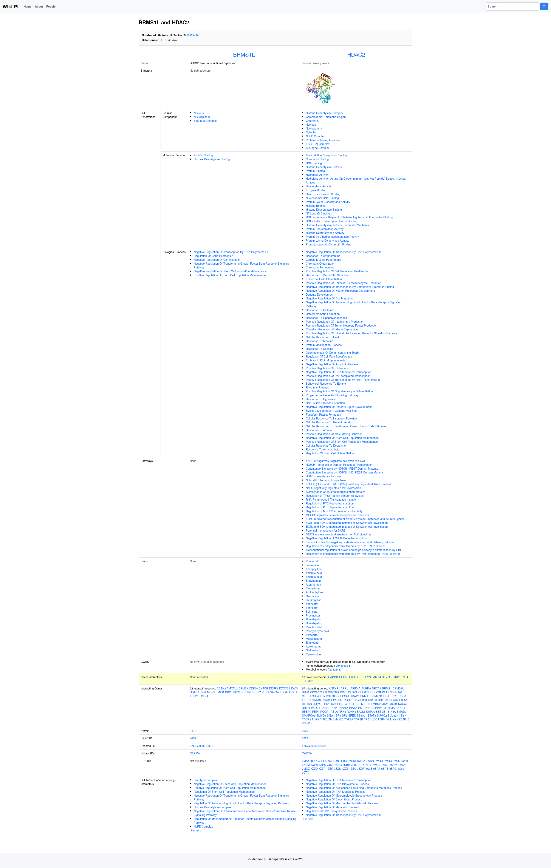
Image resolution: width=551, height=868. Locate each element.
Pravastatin (313, 561)
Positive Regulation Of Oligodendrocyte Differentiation (339, 391)
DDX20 (344, 696)
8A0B (368, 768)
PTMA (391, 708)
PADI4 (325, 708)
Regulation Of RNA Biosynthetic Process (331, 811)
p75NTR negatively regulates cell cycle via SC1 (335, 461)
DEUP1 (273, 688)
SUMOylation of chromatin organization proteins (335, 492)
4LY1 (321, 761)
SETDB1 (381, 711)
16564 (193, 738)
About (39, 6)
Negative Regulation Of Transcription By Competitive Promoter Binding (350, 287)
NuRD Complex (315, 136)
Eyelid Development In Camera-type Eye (331, 411)
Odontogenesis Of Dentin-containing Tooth (332, 352)
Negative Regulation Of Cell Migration (217, 259)
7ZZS (337, 768)
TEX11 (293, 692)
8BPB (384, 768)
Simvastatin (313, 580)
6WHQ (388, 761)
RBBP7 (256, 692)
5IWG (328, 761)
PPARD (369, 708)
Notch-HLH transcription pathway (326, 480)
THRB (324, 719)
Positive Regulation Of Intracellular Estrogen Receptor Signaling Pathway (351, 333)
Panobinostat (314, 627)
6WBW (352, 761)
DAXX (335, 696)
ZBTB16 (404, 719)
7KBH (346, 765)
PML (361, 708)
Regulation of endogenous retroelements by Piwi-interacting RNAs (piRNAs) (353, 554)
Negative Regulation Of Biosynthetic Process (334, 799)
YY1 (395, 719)
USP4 (381, 719)
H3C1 (363, 700)
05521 (306, 738)
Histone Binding (315, 206)
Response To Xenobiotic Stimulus (327, 275)
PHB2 (333, 708)
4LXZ (314, 761)
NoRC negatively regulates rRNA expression (333, 488)
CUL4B (316, 696)
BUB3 (305, 692)
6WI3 (404, 761)
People (51, 6)
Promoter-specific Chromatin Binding (328, 244)
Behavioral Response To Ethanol (326, 383)
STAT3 (372, 715)
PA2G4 (315, 708)
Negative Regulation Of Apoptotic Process (332, 364)
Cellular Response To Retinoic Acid (328, 422)
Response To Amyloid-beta (322, 449)
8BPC (393, 768)
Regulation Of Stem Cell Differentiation (330, 453)
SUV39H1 (394, 715)
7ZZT (345, 768)
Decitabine (312, 596)
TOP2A (348, 719)
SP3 (344, 715)
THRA (315, 719)
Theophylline (314, 569)
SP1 (338, 715)
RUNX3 (351, 711)
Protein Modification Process (324, 345)
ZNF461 (307, 723)
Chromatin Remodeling (320, 267)
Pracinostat (313, 615)
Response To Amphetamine (323, 256)
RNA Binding (314, 163)
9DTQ (305, 772)
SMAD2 (401, 711)
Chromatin (312, 121)
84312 (193, 731)
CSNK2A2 (396, 692)
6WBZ (361, 761)
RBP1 (265, 692)
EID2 (393, 696)
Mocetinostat (314, 639)
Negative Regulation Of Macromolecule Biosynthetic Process (344, 795)
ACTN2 (221, 688)
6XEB (314, 765)
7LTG (354, 765)
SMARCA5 (309, 715)
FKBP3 (306, 700)
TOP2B (358, 719)
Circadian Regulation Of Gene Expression (332, 329)
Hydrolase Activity (317, 175)
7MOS (376, 765)
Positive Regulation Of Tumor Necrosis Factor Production (341, 325)
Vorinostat (312, 604)
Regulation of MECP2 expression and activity (334, 511)
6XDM (306, 765)
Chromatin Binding (317, 159)
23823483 (336, 669)
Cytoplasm (312, 132)
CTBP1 (306, 696)
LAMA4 (376, 677)
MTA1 (385, 704)
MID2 (221, 692)
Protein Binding (203, 155)
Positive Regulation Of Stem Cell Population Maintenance (230, 275)
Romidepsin (313, 619)
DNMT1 (365, 696)
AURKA (366, 688)
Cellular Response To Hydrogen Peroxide (331, 418)
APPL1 (345, 688)
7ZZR (329, 768)
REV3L (386, 677)
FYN (368, 677)
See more (196, 830)
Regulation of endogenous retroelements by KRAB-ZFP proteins (345, 546)
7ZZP (322, 768)
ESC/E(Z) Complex (318, 144)
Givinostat (312, 650)
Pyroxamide (313, 654)
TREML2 (307, 681)
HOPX (317, 704)
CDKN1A (333, 692)
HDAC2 (356, 54)
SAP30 (274, 692)
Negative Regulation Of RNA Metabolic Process (335, 791)
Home (27, 6)
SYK (403, 715)
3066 (305, 731)
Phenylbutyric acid (317, 631)
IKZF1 (334, 704)
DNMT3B (376, 696)
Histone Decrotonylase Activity (325, 233)
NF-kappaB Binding (318, 213)
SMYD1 (321, 715)
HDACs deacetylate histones (324, 476)
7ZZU (352, 768)
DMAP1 (354, 696)
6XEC (322, 765)
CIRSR (371, 692)
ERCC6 (401, 696)
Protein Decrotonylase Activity (325, 229)
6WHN (370, 761)
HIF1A (403, 700)
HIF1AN (307, 704)
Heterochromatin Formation (323, 314)
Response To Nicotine (319, 341)
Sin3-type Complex (205, 121)
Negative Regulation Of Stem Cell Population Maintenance (230, 271)
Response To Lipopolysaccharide (326, 318)
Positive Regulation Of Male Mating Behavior (334, 434)
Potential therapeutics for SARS (326, 530)
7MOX (393, 765)
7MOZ (306, 768)
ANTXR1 (334, 688)
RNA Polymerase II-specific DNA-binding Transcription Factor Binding (349, 217)
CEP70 (253, 688)
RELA (334, 711)
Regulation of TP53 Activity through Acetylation (335, 495)
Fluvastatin (313, 588)
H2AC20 (336, 700)
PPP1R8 (380, 708)
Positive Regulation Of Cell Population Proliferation (337, 271)
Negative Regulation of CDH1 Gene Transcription (336, 538)
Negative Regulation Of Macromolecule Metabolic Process (342, 803)
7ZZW (361, 768)
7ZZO (314, 768)
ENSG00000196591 (314, 746)
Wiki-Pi (11, 6)
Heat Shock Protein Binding (323, 194)
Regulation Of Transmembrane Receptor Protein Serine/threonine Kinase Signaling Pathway (245, 821)
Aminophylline (314, 592)
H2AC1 (326, 700)
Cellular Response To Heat (322, 337)
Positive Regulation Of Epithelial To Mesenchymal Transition (343, 283)
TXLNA (203, 696)
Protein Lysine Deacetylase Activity (328, 202)
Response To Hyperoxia (321, 399)
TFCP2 (306, 719)
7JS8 (330, 765)
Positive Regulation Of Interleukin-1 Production (335, 321)
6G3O (343, 761)
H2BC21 (347, 700)
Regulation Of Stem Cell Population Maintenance (224, 791)
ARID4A (355, 688)
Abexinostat (313, 646)
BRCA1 (376, 688)
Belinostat (312, 611)
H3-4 (356, 700)
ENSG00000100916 (202, 746)
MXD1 (393, 704)
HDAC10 (383, 700)
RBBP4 (246, 692)
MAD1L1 (366, 704)
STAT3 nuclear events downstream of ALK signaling (338, 534)
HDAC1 (293, 688)
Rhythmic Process (317, 387)
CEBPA (353, 692)
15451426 (193, 35)
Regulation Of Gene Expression (213, 256)
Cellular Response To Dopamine (326, 445)
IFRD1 (326, 704)
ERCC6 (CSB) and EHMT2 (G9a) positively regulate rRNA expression (349, 484)
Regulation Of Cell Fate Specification (329, 356)
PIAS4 (353, 708)
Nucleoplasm (202, 117)
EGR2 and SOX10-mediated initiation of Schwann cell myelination (347, 523)
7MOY (402, 765)
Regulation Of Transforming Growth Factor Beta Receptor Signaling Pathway (241, 803)
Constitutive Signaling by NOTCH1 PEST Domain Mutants (342, 468)
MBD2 (377, 704)
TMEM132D (335, 719)
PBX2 (237, 692)
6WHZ (397, 761)
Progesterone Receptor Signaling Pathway (332, 395)
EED (386, 696)
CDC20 (314, 692)
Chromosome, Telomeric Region (326, 117)
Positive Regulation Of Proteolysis (327, 368)
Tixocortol (312, 635)
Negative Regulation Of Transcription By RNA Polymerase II (231, 252)
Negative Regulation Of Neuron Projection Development (340, 290)
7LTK (361, 765)
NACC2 (402, 704)
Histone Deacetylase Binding (212, 159)
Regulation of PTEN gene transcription (330, 503)
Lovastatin (312, 565)
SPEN (352, 715)
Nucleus (199, 113)
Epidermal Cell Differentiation (324, 279)
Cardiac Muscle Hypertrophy (323, 259)
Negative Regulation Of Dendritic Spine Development (339, 407)
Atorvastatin (313, 584)
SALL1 (361, 711)
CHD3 (343, 677)
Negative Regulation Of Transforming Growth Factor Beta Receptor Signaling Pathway (241, 265)
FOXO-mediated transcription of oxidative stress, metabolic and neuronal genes (355, 519)
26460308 (342, 665)
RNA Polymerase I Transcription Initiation (331, 499)
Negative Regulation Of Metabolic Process (332, 807)
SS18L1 (362, 715)
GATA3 (316, 700)
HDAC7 (393, 700)
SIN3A (284, 692)
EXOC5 (283, 688)
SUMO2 (382, 715)
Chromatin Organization (320, 263)
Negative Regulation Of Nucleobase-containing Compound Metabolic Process (354, 788)
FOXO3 (351, 677)
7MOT (385, 765)
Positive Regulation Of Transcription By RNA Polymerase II (343, 380)
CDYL (343, 692)
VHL (389, 719)
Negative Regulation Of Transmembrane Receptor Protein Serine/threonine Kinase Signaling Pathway (245, 813)
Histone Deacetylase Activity (324, 167)
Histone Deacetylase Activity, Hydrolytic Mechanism (338, 225)
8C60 (401, 768)
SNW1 (331, 715)
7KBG (338, 765)
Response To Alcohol (319, 430)
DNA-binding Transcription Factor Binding (331, 221)
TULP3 (194, 696)
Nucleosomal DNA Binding (322, 198)
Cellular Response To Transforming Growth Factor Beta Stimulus (346, 426)
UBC (374, 719)
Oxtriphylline (313, 600)
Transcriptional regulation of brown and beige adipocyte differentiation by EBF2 (354, 550)
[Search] (544, 6)
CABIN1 (333, 677)
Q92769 (307, 753)
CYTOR (263, 688)
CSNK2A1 (382, 692)
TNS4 (404, 677)
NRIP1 (306, 708)
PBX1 (228, 692)
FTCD (360, 677)
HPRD (163, 40)
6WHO (379, 761)
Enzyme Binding (316, 190)
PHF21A (343, 708)
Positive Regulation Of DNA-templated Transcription (338, 376)
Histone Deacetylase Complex (325, 113)
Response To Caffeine (319, 310)
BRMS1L (244, 54)
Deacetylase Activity (319, 186)
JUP (357, 704)
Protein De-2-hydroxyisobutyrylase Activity (332, 236)
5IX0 (336, 761)
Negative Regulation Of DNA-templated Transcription (338, 372)
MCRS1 (212, 692)
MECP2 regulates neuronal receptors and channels (337, 515)
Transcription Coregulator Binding (326, 155)
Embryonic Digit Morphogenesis (325, 360)
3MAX (306, 761)
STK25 (396, 677)
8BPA (376, 768)
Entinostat (312, 642)
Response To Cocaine (319, 349)
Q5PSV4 (195, 753)
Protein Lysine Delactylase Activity (327, 240)
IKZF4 (343, 704)
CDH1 (323, 692)
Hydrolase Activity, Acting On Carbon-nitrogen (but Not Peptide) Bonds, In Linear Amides (356, 180)
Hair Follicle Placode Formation (325, 403)
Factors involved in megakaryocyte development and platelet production (350, 542)
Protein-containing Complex (323, 140)
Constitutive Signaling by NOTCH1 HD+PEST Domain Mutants (345, 472)
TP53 (367, 719)
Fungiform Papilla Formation (323, 414)
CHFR (362, 692)
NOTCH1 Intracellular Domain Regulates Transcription (339, 465)
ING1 (203, 692)
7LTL (368, 765)
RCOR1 (325, 711)
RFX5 (342, 711)
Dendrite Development (319, 294)
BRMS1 (243, 688)
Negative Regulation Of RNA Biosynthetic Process (337, 784)
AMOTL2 (232, 688)
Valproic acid (314, 573)
